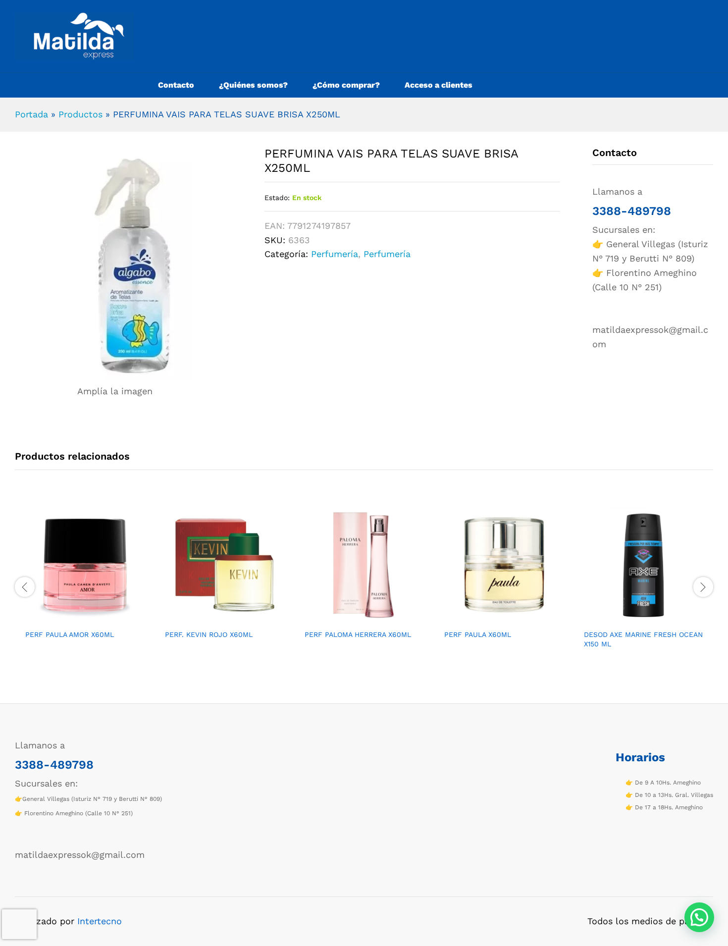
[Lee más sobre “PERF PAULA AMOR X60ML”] (73, 618)
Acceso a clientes (438, 85)
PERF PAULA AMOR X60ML (69, 634)
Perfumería (334, 254)
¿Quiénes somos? (253, 85)
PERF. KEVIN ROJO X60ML (209, 634)
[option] (85, 581)
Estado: (277, 198)
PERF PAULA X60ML (477, 634)
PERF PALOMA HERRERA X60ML (358, 634)
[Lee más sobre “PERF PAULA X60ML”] (492, 618)
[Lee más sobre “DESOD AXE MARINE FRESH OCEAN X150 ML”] (632, 618)
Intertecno (99, 921)
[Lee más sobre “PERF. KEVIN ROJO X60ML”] (213, 618)
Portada (31, 114)
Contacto (176, 85)
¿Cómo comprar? (346, 85)
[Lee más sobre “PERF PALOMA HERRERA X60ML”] (352, 618)
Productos (80, 114)
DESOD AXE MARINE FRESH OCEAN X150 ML (643, 639)
